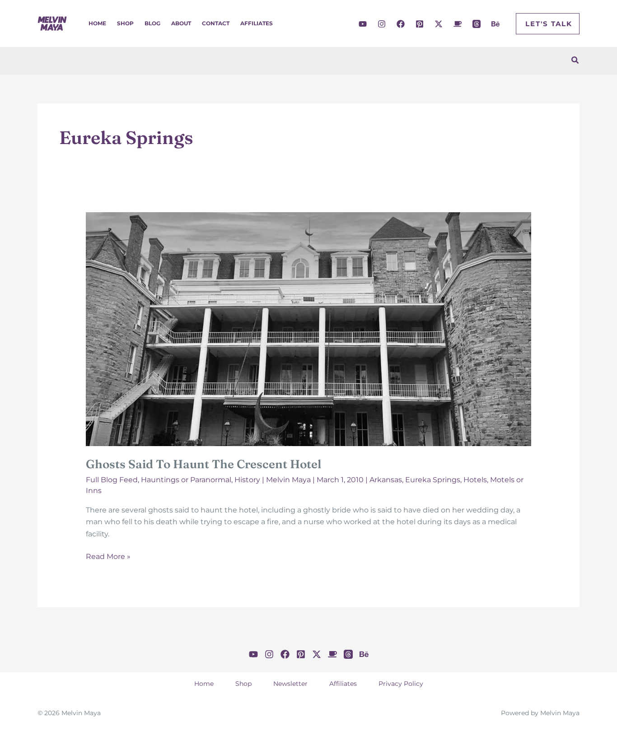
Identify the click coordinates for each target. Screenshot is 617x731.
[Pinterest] (420, 24)
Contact (215, 23)
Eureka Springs (432, 479)
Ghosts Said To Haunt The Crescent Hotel (203, 464)
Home (97, 23)
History (247, 479)
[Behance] (495, 24)
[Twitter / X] (439, 24)
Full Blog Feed (112, 479)
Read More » (108, 557)
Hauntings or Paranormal (186, 479)
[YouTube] (363, 24)
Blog (152, 23)
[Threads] (476, 24)
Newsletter (290, 684)
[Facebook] (401, 24)
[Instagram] (382, 24)
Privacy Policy (401, 684)
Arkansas (385, 479)
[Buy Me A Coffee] (457, 24)
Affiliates (256, 23)
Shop (125, 23)
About (181, 23)
